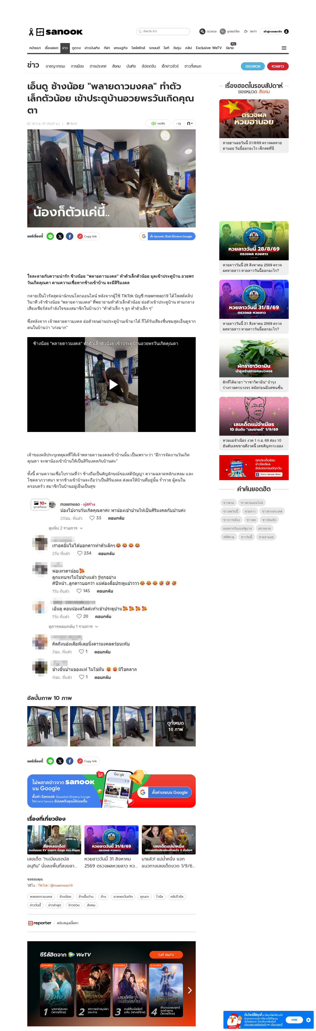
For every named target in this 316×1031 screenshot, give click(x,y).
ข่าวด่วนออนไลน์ (252, 502)
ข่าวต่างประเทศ (272, 511)
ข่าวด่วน (228, 502)
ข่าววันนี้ (35, 905)
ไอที (166, 47)
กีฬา (107, 47)
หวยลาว (250, 511)
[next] (190, 990)
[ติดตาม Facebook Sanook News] (254, 467)
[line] (50, 236)
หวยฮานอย (266, 537)
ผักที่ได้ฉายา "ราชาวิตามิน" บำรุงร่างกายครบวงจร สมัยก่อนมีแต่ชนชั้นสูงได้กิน (253, 387)
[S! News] (40, 923)
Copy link (90, 236)
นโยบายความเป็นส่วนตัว (255, 1024)
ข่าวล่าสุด (54, 905)
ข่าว (65, 47)
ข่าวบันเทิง (92, 47)
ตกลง (294, 1019)
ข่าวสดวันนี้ (230, 511)
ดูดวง (76, 47)
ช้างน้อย (65, 896)
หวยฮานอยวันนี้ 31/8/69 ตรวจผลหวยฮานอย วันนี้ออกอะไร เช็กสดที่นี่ (252, 145)
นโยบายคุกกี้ (276, 1024)
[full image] (47, 726)
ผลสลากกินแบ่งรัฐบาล (237, 528)
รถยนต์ (154, 47)
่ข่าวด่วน (74, 905)
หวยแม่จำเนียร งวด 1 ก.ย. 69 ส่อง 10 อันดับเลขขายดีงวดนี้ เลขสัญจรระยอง (253, 443)
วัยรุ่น (177, 47)
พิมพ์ (74, 123)
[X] (60, 236)
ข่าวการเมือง (231, 520)
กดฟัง (161, 123)
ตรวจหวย (264, 528)
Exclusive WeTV (209, 47)
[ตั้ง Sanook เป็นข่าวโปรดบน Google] (111, 789)
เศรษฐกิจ (121, 47)
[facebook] (69, 236)
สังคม (91, 905)
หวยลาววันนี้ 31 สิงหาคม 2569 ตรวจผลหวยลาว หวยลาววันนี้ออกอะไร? (252, 326)
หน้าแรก (35, 47)
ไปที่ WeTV (166, 955)
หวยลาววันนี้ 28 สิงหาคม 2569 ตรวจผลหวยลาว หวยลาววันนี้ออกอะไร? (252, 267)
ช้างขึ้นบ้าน (86, 896)
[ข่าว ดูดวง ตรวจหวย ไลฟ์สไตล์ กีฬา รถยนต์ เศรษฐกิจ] (55, 32)
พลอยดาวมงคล (41, 896)
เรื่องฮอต (51, 47)
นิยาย (230, 47)
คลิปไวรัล (176, 896)
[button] (140, 31)
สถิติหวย (228, 537)
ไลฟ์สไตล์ (138, 47)
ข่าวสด (251, 520)
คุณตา (144, 896)
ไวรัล (159, 896)
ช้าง (103, 896)
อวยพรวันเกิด (123, 896)
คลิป (188, 47)
